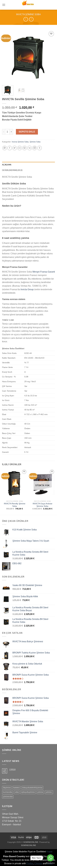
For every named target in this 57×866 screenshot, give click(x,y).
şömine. (49, 792)
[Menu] (3, 4)
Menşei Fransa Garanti (44, 272)
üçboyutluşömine (28, 792)
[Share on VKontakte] (29, 148)
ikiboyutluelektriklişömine (32, 788)
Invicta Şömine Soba (28, 14)
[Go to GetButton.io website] (50, 863)
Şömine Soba (35, 142)
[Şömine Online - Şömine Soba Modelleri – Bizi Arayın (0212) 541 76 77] (28, 5)
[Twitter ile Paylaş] (14, 148)
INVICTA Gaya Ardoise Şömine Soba (42, 505)
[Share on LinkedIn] (34, 148)
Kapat (49, 851)
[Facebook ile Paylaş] (9, 148)
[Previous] (6, 57)
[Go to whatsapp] (50, 857)
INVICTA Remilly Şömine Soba (14, 505)
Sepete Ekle (27, 132)
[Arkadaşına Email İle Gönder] (19, 148)
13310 (12, 769)
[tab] (28, 164)
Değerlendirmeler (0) (12, 170)
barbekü (16, 788)
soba (17, 792)
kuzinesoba (7, 792)
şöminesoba (8, 797)
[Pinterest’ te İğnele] (24, 148)
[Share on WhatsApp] (4, 148)
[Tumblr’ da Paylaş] (39, 148)
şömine (40, 792)
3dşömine (7, 788)
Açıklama (6, 165)
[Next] (50, 57)
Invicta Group (27, 289)
